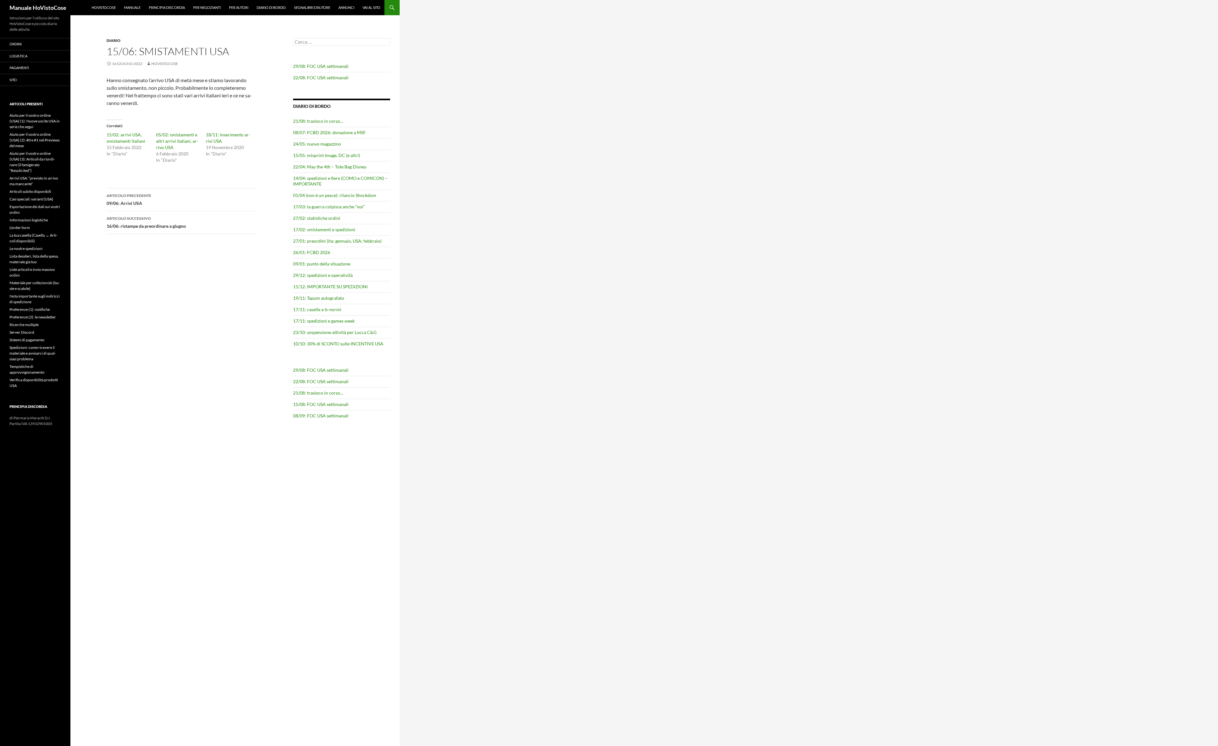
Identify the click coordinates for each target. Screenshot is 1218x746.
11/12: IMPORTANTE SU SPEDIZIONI (330, 286)
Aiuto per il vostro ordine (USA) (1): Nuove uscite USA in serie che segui (35, 121)
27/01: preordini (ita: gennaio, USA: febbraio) (337, 241)
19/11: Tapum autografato (318, 298)
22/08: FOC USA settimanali (321, 77)
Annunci (346, 7)
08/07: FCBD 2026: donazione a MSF (329, 132)
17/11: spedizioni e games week (324, 321)
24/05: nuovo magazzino (317, 144)
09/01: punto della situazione (321, 263)
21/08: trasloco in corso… (318, 121)
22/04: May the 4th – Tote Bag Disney (329, 166)
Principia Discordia (167, 7)
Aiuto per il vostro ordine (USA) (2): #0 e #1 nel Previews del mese (35, 140)
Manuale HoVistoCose (38, 7)
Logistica (18, 56)
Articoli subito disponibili (30, 191)
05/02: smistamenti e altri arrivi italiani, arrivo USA (177, 141)
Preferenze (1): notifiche (30, 309)
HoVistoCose (104, 7)
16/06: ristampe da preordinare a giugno (146, 222)
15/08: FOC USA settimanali (321, 404)
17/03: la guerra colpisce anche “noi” (329, 206)
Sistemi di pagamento (27, 339)
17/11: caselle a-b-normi (317, 309)
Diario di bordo (271, 7)
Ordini (16, 44)
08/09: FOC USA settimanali (321, 415)
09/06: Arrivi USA (129, 199)
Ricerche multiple (24, 324)
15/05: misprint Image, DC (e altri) (326, 155)
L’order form (20, 227)
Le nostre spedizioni (26, 248)
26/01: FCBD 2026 (311, 252)
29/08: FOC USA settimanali (321, 66)
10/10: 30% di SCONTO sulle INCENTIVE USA (338, 343)
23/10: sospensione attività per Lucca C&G (335, 332)
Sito (13, 80)
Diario (114, 40)
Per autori (238, 7)
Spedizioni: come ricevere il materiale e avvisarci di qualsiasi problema (33, 353)
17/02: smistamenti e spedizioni (324, 229)
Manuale (132, 7)
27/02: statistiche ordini (316, 218)
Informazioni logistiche (29, 220)
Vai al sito (371, 7)
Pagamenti (19, 68)
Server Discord (22, 332)
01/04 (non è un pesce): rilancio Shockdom (334, 195)
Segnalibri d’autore (312, 7)
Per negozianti (207, 7)
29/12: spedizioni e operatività (323, 275)
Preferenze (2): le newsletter (33, 317)
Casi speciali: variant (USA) (31, 199)
